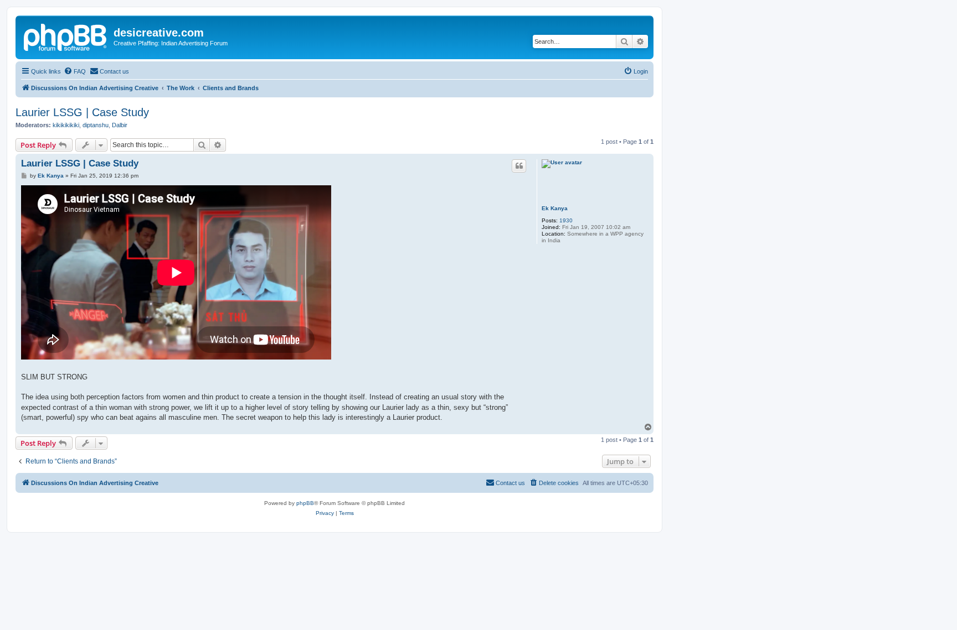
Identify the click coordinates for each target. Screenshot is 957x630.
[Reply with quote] (519, 166)
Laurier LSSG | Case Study (82, 112)
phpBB (305, 503)
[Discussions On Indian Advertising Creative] (66, 36)
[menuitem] (75, 71)
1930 (566, 220)
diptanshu (96, 125)
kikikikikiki (66, 125)
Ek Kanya (555, 208)
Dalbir (119, 125)
